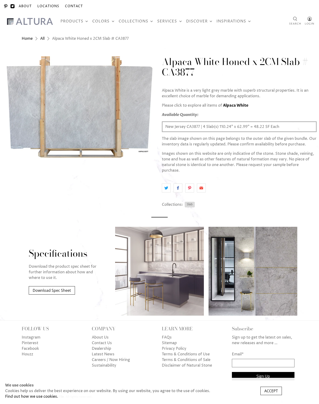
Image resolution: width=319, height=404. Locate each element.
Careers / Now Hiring (111, 359)
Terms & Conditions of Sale (186, 359)
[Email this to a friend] (201, 188)
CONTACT (74, 6)
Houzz (27, 354)
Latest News (103, 354)
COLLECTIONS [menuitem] (133, 21)
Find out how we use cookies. (31, 396)
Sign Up (263, 376)
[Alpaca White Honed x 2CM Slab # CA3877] (79, 108)
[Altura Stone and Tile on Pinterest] (6, 6)
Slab (190, 204)
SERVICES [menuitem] (167, 21)
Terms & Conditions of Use (186, 354)
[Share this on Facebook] (178, 188)
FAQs (167, 337)
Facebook (30, 348)
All (42, 38)
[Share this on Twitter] (166, 188)
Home (27, 38)
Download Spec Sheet (52, 290)
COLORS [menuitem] (101, 21)
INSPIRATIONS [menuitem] (231, 21)
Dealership (101, 348)
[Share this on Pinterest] (189, 188)
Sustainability (104, 365)
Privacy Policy (174, 348)
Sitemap (169, 343)
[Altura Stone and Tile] (31, 21)
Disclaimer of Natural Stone (187, 365)
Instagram (31, 337)
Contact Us (102, 343)
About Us (100, 337)
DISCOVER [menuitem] (197, 21)
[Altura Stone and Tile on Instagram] (12, 6)
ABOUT (25, 6)
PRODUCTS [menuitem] (71, 21)
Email (238, 354)
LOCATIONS (48, 6)
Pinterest (30, 343)
